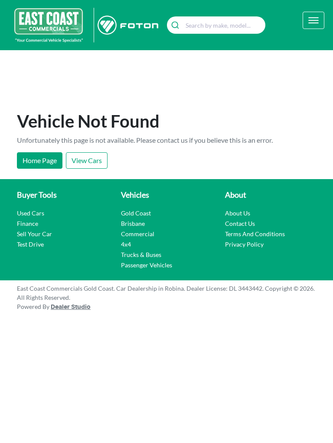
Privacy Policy (244, 244)
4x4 (126, 244)
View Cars (87, 160)
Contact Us (240, 223)
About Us (237, 213)
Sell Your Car (34, 234)
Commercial (137, 234)
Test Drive (30, 244)
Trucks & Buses (141, 254)
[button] (313, 20)
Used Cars (30, 213)
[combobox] (216, 25)
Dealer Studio (71, 307)
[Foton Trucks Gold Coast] (126, 25)
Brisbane (133, 223)
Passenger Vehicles (146, 265)
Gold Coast (136, 213)
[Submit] (176, 25)
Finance (27, 223)
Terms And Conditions (255, 234)
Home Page (40, 160)
